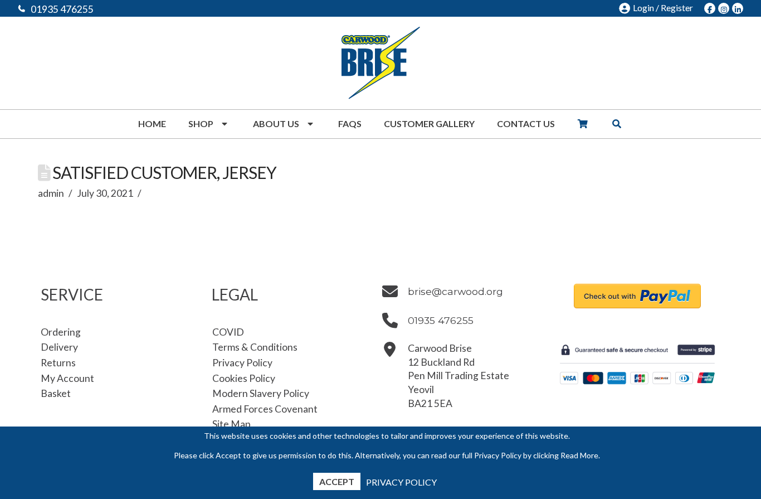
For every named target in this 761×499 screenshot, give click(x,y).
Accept (336, 481)
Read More (579, 455)
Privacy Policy (401, 482)
